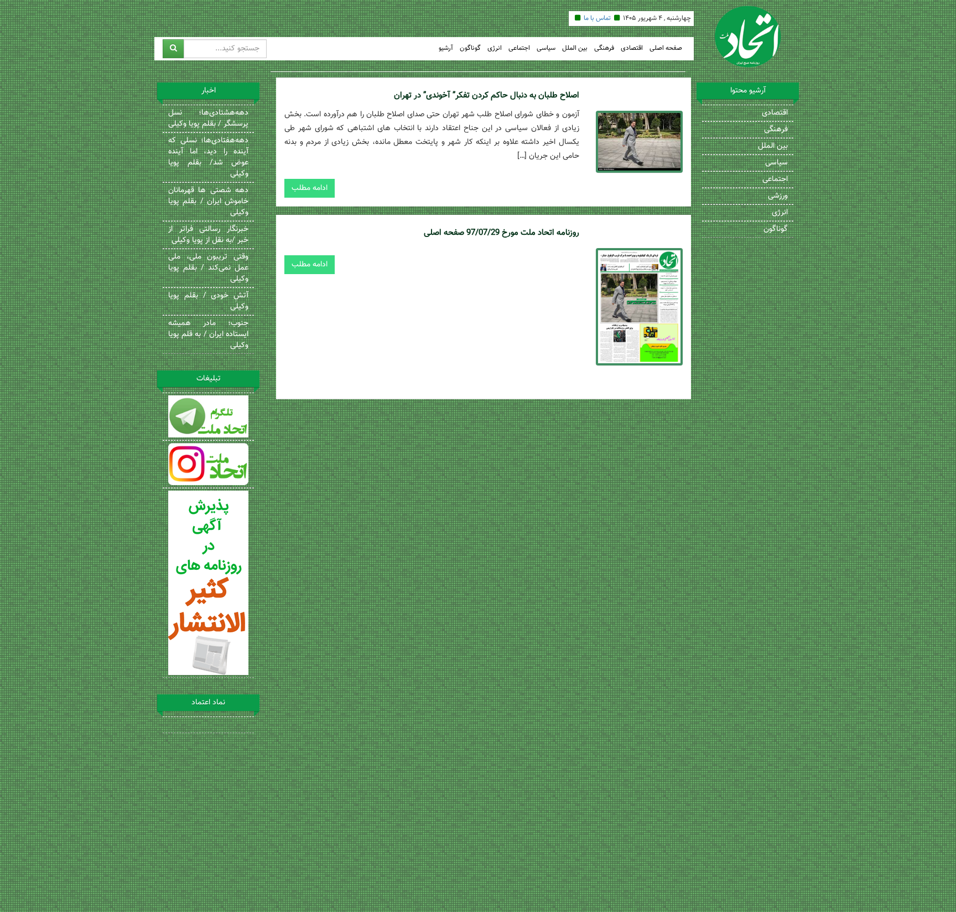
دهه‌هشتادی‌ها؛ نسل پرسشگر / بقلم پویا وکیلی (208, 118)
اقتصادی (632, 48)
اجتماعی (519, 48)
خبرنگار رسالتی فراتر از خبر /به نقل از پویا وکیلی (208, 234)
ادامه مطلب (310, 188)
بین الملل (575, 48)
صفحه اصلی (666, 48)
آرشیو (446, 48)
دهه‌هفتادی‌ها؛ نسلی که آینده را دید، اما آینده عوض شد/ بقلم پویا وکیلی (208, 157)
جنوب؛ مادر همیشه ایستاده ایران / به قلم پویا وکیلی (208, 334)
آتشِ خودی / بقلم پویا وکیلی (208, 301)
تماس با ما (597, 18)
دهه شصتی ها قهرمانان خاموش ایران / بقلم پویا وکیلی (208, 201)
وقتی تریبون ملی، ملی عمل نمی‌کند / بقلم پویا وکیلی (208, 268)
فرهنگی (604, 48)
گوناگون (470, 48)
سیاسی (546, 48)
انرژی (494, 48)
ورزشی (778, 196)
